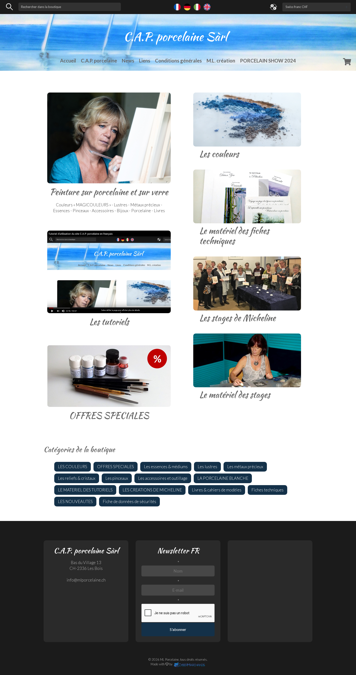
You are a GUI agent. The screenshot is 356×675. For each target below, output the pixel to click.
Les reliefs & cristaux (76, 478)
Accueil (68, 60)
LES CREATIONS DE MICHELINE (152, 489)
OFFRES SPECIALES (115, 466)
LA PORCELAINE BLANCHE (222, 478)
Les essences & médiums (166, 466)
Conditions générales (178, 60)
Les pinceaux (116, 478)
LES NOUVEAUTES (75, 501)
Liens (144, 60)
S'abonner (178, 629)
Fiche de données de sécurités (129, 501)
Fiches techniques (267, 489)
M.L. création (221, 60)
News (128, 60)
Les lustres (207, 466)
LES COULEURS (72, 466)
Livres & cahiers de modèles (216, 489)
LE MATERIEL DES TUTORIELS (85, 489)
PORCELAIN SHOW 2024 (268, 60)
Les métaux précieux (245, 466)
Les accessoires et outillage (162, 478)
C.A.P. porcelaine (99, 60)
